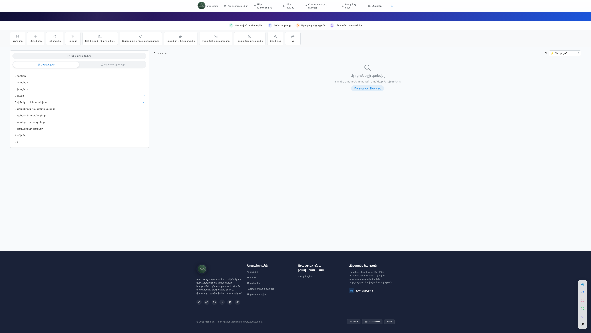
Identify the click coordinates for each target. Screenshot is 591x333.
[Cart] (392, 6)
